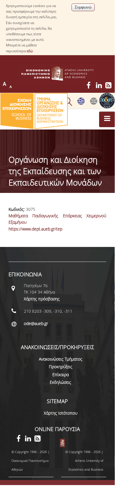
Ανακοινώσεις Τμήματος (60, 359)
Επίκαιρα (60, 374)
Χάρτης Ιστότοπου (60, 413)
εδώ (30, 50)
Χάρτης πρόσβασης (42, 299)
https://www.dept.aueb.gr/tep (35, 229)
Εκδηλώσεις (60, 382)
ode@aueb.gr (36, 323)
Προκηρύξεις (60, 366)
